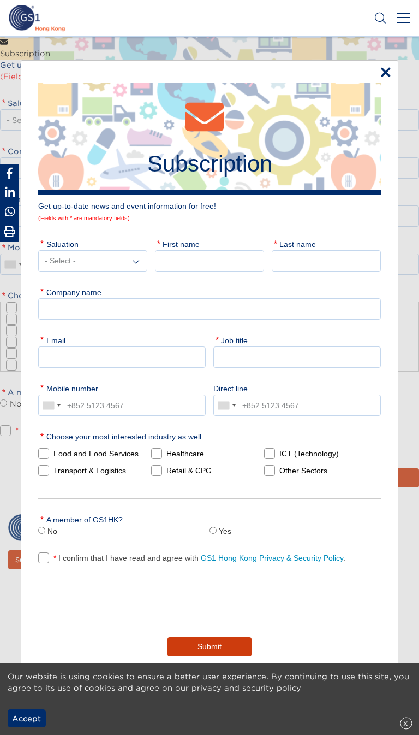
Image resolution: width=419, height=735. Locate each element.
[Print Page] (9, 231)
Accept (26, 718)
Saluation (62, 244)
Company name (73, 292)
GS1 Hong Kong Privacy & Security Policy (272, 558)
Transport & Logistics (89, 470)
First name (181, 244)
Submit (209, 646)
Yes (225, 531)
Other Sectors (303, 470)
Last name (297, 244)
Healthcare (185, 453)
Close (383, 69)
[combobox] (51, 405)
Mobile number (72, 388)
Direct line (230, 388)
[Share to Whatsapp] (9, 211)
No (52, 531)
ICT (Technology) (309, 453)
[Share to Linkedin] (9, 192)
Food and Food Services (96, 453)
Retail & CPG (189, 470)
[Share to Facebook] (9, 173)
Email (55, 340)
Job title (234, 340)
